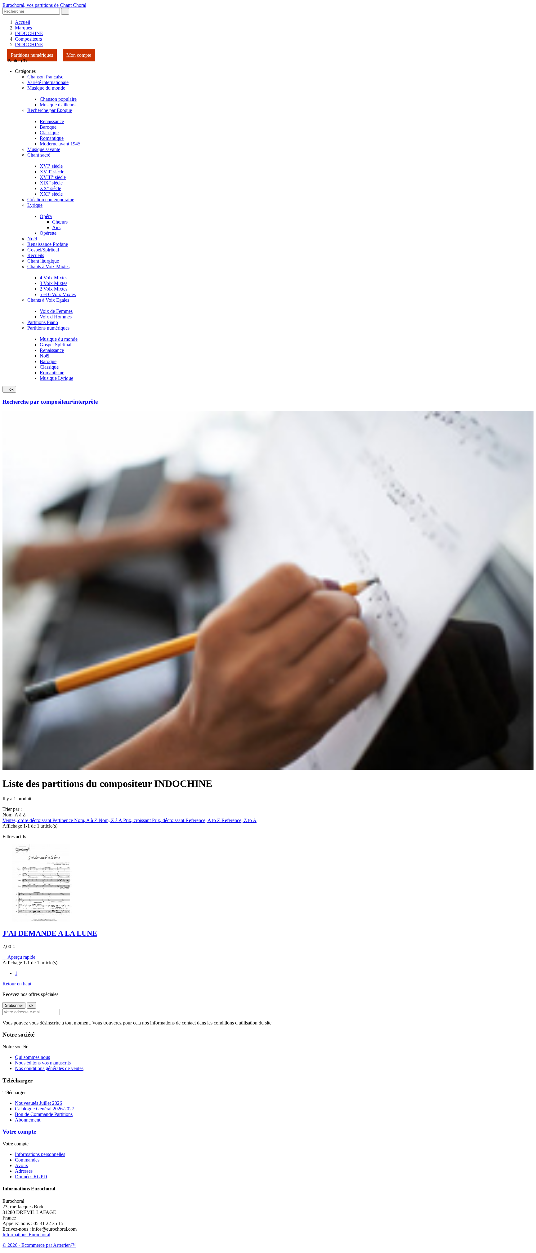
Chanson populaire (58, 99)
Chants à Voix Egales (48, 300)
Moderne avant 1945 (60, 143)
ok (9, 389)
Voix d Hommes (56, 316)
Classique (49, 132)
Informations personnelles (40, 1154)
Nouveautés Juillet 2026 (38, 1103)
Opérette (48, 233)
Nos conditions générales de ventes (49, 1068)
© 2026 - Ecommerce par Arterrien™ (39, 1245)
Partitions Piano (42, 322)
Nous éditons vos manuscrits (43, 1062)
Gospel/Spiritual (43, 249)
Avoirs (21, 1165)
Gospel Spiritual (55, 344)
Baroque (48, 127)
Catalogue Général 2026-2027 (44, 1108)
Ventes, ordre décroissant (27, 820)
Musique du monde (46, 88)
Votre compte (19, 1131)
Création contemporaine (50, 199)
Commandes (27, 1159)
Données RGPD (31, 1176)
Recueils (35, 255)
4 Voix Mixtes (53, 277)
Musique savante (43, 149)
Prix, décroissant (168, 820)
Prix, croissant (137, 820)
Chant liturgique (43, 261)
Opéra (46, 216)
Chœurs (60, 221)
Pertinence (63, 820)
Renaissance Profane (47, 244)
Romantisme (52, 372)
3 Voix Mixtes (53, 283)
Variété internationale (48, 82)
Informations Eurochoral (26, 1234)
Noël (32, 238)
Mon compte (78, 55)
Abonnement (27, 1119)
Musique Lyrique (56, 378)
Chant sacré (38, 155)
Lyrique (34, 205)
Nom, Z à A (111, 820)
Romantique (52, 138)
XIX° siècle (51, 182)
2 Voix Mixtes (53, 288)
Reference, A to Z (203, 820)
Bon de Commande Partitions (44, 1114)
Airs (56, 227)
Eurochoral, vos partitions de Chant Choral (44, 5)
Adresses (24, 1171)
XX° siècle (50, 188)
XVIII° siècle (53, 177)
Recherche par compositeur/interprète (50, 401)
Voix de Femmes (56, 311)
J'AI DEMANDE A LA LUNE (49, 933)
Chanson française (45, 76)
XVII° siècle (52, 171)
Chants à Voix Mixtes (48, 266)
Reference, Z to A (239, 820)
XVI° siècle (51, 166)
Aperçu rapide (18, 957)
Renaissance (52, 121)
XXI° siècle (51, 194)
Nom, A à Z (86, 820)
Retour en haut (19, 983)
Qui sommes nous (32, 1057)
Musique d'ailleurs (57, 104)
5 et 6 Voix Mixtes (58, 294)
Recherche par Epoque (49, 110)
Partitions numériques (32, 55)
